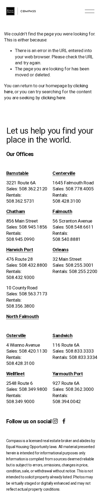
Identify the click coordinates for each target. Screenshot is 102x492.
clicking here (53, 97)
